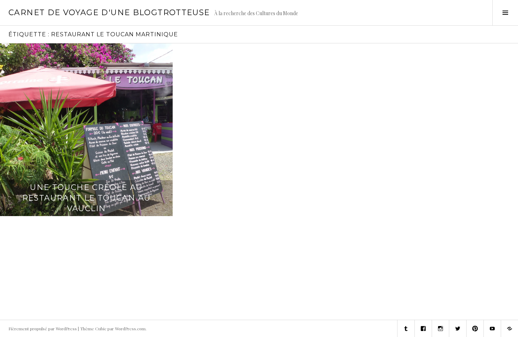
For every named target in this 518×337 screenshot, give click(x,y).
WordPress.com (130, 328)
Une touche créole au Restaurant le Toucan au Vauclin (86, 198)
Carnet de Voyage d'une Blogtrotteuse (109, 12)
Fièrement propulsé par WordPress (42, 328)
